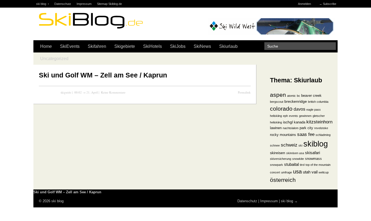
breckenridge (295, 101)
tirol (302, 164)
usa (297, 172)
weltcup (324, 172)
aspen (278, 95)
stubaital (291, 164)
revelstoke (321, 128)
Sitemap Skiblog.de (109, 3)
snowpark (276, 164)
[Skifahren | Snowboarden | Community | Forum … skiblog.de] (90, 29)
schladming (323, 134)
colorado (281, 108)
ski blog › (42, 3)
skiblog (315, 143)
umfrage (286, 172)
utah (306, 172)
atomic (291, 95)
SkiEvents (70, 46)
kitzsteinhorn (319, 121)
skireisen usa (295, 153)
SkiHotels (152, 46)
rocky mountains (283, 135)
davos (299, 109)
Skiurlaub (228, 46)
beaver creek (311, 96)
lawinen (276, 128)
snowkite (298, 158)
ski (300, 145)
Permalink (244, 92)
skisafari (312, 153)
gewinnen (305, 115)
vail (314, 172)
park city (306, 128)
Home (46, 46)
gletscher (319, 115)
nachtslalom (290, 128)
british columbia (318, 101)
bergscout (276, 101)
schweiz (289, 145)
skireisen (277, 153)
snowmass (313, 159)
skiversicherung (280, 158)
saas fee (306, 134)
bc (298, 95)
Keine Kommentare (113, 92)
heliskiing (276, 122)
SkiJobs (178, 46)
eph (285, 115)
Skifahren (97, 46)
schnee (275, 145)
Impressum (84, 3)
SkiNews (202, 46)
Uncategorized (54, 58)
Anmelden (304, 3)
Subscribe (329, 3)
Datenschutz (62, 3)
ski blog (287, 201)
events (293, 115)
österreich (283, 180)
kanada (299, 122)
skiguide (66, 92)
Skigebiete (124, 46)
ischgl (288, 122)
